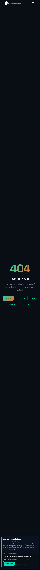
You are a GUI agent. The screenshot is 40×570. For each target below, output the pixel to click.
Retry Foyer (9, 563)
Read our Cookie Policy (10, 553)
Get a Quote (26, 304)
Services (12, 304)
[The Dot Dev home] (13, 3)
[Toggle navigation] (33, 3)
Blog (33, 298)
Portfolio (21, 298)
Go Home (8, 298)
